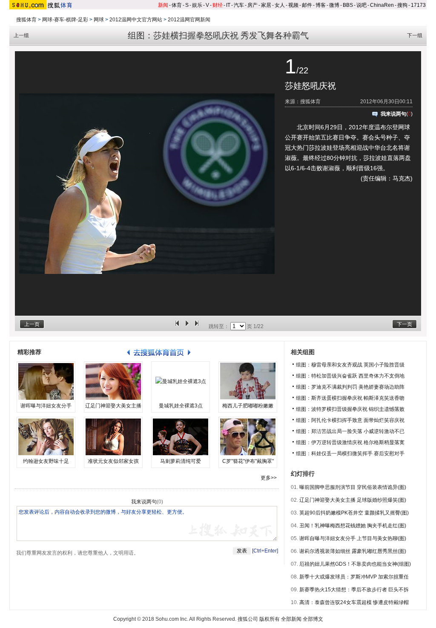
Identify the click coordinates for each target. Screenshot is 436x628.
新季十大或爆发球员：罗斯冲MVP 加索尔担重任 (354, 577)
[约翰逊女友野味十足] (46, 437)
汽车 (239, 5)
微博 (334, 5)
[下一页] (196, 326)
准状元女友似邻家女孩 (113, 461)
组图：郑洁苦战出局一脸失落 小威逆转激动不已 (350, 431)
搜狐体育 (26, 20)
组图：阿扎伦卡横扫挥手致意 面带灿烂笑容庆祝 (350, 420)
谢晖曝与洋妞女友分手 (46, 406)
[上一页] (177, 326)
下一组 (414, 35)
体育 (177, 5)
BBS (348, 5)
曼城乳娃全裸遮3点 (181, 406)
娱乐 (197, 5)
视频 (293, 5)
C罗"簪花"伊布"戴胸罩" (248, 461)
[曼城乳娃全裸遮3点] (180, 381)
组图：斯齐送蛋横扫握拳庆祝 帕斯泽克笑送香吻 (350, 398)
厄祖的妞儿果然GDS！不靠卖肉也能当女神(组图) (355, 564)
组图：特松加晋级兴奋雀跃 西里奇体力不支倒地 (350, 376)
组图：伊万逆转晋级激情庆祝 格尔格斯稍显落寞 (350, 442)
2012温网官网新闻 (189, 20)
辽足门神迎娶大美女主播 (113, 406)
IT (228, 5)
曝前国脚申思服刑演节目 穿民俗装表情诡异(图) (352, 487)
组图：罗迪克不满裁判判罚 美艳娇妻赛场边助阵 (350, 387)
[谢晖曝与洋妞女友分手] (46, 381)
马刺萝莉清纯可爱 (180, 461)
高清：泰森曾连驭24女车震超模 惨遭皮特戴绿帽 (354, 602)
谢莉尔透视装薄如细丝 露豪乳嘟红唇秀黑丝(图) (352, 551)
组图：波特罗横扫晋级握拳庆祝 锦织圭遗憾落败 (350, 409)
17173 (418, 5)
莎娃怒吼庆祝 (310, 85)
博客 (321, 5)
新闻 (163, 5)
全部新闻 (291, 619)
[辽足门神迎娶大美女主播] (113, 381)
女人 (280, 5)
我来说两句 (393, 114)
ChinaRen (382, 5)
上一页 (32, 324)
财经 (217, 5)
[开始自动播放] (187, 326)
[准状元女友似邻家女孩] (113, 437)
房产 (252, 5)
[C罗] (248, 437)
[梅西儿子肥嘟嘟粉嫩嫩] (248, 381)
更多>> (269, 478)
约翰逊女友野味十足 (46, 461)
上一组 (21, 35)
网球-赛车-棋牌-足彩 (65, 20)
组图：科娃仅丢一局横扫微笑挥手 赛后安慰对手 (350, 453)
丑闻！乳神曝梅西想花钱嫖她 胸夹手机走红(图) (352, 526)
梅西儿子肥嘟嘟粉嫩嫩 (247, 406)
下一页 (404, 324)
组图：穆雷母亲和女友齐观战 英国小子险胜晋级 (350, 365)
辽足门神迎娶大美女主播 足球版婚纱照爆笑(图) (352, 500)
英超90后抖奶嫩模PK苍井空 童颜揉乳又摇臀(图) (354, 513)
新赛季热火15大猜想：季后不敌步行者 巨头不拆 (354, 590)
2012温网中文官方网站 (135, 20)
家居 (266, 5)
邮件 (307, 5)
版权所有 (269, 619)
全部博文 (313, 619)
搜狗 (402, 5)
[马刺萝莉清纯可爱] (180, 437)
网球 (99, 20)
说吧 (361, 5)
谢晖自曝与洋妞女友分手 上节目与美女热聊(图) (352, 538)
